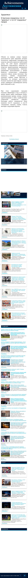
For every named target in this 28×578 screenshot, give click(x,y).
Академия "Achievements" (7, 162)
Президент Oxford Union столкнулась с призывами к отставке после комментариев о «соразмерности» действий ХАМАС (18, 218)
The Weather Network (14, 139)
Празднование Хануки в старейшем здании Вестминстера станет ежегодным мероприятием (13, 420)
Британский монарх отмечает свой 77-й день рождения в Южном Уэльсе (12, 370)
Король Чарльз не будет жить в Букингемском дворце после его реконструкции (13, 330)
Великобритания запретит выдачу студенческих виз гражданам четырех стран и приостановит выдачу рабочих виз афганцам (18, 278)
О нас (3, 160)
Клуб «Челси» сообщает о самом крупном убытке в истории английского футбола (18, 480)
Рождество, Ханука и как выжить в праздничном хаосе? (18, 412)
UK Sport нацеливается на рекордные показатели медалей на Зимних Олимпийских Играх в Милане (18, 504)
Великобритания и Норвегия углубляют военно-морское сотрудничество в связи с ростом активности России (13, 356)
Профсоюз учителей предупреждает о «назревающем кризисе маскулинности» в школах (18, 254)
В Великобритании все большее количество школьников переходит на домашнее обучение (18, 314)
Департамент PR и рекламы (8, 159)
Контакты (4, 163)
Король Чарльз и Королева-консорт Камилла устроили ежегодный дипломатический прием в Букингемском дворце (13, 447)
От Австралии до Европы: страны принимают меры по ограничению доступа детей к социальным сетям (18, 302)
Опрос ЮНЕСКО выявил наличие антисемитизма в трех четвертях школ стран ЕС (18, 290)
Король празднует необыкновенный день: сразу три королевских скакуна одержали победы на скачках (13, 343)
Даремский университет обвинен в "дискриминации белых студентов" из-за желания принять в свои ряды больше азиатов (18, 242)
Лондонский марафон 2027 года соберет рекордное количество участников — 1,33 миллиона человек (18, 469)
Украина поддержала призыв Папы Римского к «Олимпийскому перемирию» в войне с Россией (18, 492)
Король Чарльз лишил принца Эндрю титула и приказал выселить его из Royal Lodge (12, 382)
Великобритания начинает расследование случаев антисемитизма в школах (16, 265)
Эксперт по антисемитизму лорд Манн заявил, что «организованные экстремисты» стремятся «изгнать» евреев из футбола (18, 516)
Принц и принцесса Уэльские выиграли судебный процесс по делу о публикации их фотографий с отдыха (13, 395)
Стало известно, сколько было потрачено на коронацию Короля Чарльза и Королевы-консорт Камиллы (13, 433)
